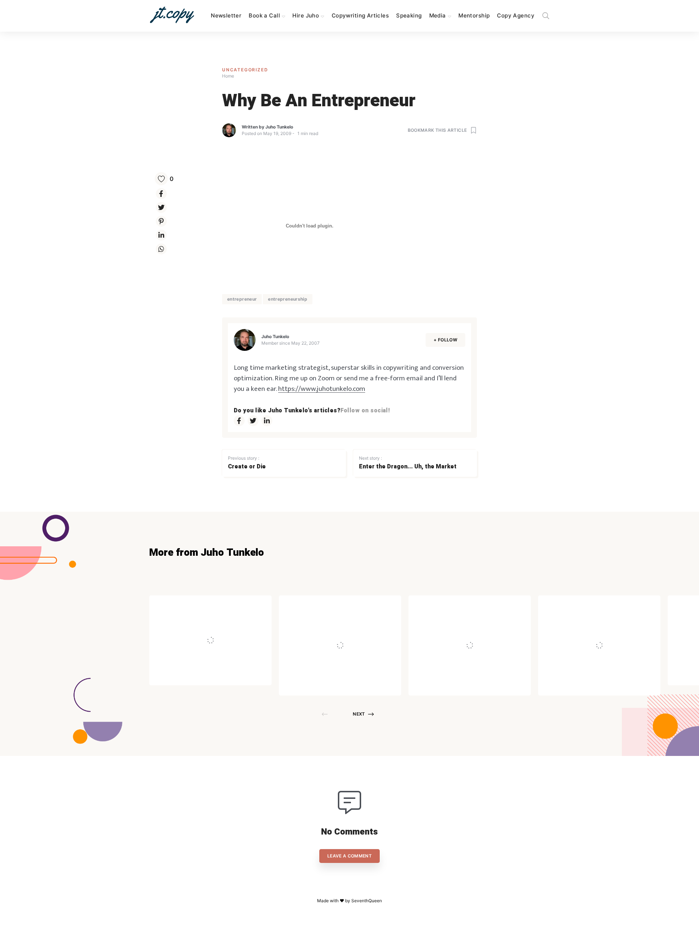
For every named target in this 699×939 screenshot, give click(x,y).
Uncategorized (245, 69)
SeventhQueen (366, 900)
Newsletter (226, 15)
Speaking (409, 15)
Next (359, 714)
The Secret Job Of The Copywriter (333, 624)
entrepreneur (242, 299)
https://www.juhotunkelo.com (321, 389)
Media (437, 15)
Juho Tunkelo (279, 127)
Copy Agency (515, 15)
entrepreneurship (287, 299)
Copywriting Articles (360, 15)
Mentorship (474, 15)
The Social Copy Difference (229, 624)
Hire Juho (305, 15)
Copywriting (215, 606)
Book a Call (264, 15)
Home (228, 76)
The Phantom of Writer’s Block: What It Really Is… (595, 624)
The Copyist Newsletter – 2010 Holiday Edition (468, 624)
